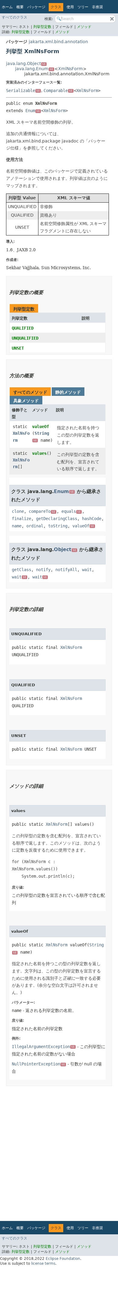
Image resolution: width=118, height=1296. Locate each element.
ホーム (7, 7)
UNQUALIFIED (25, 338)
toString (57, 525)
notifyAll (66, 569)
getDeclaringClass (56, 518)
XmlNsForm (70, 68)
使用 (70, 7)
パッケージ (36, 7)
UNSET (18, 348)
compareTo (42, 511)
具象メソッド (26, 400)
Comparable (58, 90)
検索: (48, 19)
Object (65, 549)
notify (43, 569)
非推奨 (97, 7)
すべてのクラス (14, 17)
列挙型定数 (43, 27)
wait (87, 569)
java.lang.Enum (34, 68)
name (16, 525)
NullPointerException (38, 1063)
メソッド (84, 27)
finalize (21, 518)
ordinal (34, 525)
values (39, 453)
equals (71, 511)
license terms (43, 1263)
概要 (20, 7)
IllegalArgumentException (43, 1046)
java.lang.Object (26, 63)
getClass (21, 569)
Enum (32, 110)
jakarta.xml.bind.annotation (58, 41)
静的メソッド (68, 392)
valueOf (40, 426)
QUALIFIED (23, 328)
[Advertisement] (59, 1151)
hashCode (91, 518)
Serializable (23, 90)
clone (18, 511)
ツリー (82, 7)
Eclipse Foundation (63, 1259)
